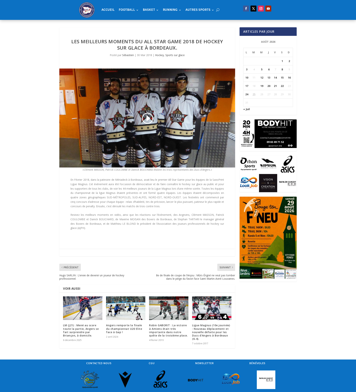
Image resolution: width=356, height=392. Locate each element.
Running (170, 10)
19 (261, 86)
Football (127, 10)
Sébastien (128, 55)
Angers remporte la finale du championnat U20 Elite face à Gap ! (124, 328)
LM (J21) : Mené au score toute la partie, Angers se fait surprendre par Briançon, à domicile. (81, 330)
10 (246, 77)
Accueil (108, 10)
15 (282, 77)
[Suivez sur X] (253, 9)
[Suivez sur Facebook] (246, 9)
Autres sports (197, 10)
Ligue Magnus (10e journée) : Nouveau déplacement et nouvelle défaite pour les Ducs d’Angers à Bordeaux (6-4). (211, 332)
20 (268, 86)
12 (261, 77)
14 (275, 77)
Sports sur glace (175, 55)
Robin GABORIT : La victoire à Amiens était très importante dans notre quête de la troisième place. (168, 330)
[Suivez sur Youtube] (268, 9)
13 (268, 77)
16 (289, 77)
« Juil (246, 109)
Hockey (159, 55)
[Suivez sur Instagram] (261, 9)
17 (246, 86)
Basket (149, 10)
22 (282, 86)
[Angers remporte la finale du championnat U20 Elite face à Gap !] (125, 308)
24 (246, 94)
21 (275, 86)
